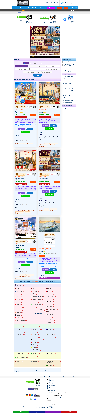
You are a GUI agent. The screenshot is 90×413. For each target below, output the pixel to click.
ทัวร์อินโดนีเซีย (35, 296)
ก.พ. (40, 205)
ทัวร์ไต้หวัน (19, 299)
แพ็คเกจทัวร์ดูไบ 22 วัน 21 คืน (45, 248)
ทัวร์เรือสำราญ (19, 285)
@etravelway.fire (53, 21)
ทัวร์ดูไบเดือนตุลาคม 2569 (67, 81)
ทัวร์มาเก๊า (19, 296)
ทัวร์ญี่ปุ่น (18, 302)
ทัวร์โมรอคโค (24, 357)
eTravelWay (51, 382)
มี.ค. (44, 205)
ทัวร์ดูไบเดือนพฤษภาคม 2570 (67, 98)
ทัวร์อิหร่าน (50, 301)
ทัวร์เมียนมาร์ (39, 304)
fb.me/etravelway (70, 21)
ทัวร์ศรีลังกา (19, 310)
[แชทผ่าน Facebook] (64, 19)
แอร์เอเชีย (66, 68)
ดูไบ (22, 66)
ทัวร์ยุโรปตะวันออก (19, 332)
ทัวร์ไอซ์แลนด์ (35, 334)
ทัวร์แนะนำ (17, 274)
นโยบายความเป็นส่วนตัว (71, 377)
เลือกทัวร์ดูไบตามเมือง (67, 105)
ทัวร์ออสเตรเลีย (35, 326)
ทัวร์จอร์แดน (50, 294)
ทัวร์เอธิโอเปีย (50, 356)
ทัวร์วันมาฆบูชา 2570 (54, 208)
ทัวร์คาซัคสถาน (50, 320)
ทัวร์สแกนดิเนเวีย (19, 334)
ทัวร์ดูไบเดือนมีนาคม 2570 (67, 93)
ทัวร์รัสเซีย (50, 329)
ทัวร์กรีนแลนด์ (35, 337)
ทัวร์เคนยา (34, 356)
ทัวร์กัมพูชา (34, 299)
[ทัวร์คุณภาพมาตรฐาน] (34, 106)
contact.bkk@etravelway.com (61, 397)
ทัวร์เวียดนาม (34, 302)
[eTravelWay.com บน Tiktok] (75, 10)
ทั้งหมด (27, 63)
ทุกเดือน (16, 140)
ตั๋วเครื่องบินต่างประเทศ (37, 377)
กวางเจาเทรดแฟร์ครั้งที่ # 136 (37, 310)
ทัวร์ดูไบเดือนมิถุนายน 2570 (67, 100)
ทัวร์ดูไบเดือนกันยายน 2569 (67, 78)
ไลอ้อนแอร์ (66, 67)
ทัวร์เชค (53, 337)
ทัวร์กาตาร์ (49, 317)
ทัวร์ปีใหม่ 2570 (47, 143)
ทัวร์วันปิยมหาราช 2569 (19, 143)
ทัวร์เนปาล (18, 315)
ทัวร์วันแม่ (66, 7)
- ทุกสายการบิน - (38, 69)
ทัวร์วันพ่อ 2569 (52, 144)
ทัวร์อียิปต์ (50, 288)
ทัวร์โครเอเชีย (50, 334)
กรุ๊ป (32, 63)
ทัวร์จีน (18, 288)
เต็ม (46, 200)
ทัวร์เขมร (39, 299)
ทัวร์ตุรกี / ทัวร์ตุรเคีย (52, 309)
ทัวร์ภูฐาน (23, 320)
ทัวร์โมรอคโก (19, 357)
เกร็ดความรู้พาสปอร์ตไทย (69, 64)
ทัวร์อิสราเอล (50, 314)
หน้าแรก (14, 7)
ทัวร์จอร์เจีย (50, 306)
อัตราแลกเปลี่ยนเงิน (67, 61)
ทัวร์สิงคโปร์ (34, 288)
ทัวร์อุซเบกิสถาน (50, 322)
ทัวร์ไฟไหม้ (59, 7)
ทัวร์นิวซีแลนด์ (19, 326)
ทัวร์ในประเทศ (42, 7)
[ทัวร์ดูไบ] (25, 103)
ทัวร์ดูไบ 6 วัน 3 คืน (19, 244)
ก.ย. (21, 140)
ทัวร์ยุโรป (18, 329)
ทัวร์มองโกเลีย (19, 291)
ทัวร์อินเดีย (19, 312)
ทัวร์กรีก (37, 350)
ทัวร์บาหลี (41, 296)
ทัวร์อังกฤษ (34, 345)
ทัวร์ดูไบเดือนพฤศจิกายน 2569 (68, 83)
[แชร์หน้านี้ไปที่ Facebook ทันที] (19, 13)
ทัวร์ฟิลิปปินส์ (19, 307)
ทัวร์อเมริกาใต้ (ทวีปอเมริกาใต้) (51, 361)
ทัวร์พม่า (34, 304)
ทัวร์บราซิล (50, 365)
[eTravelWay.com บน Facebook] (73, 10)
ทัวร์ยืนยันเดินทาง (51, 7)
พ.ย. (57, 137)
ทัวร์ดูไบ (49, 291)
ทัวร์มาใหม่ (41, 143)
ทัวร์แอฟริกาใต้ (35, 353)
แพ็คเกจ (37, 63)
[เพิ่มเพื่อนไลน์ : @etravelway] (30, 383)
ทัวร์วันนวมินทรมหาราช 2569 (29, 143)
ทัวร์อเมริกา (19, 361)
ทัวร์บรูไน (34, 294)
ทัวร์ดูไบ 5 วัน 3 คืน (19, 109)
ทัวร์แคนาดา (34, 361)
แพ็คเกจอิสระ (27, 7)
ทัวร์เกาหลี (19, 304)
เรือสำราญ (54, 377)
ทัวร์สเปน (34, 347)
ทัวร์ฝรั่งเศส (34, 342)
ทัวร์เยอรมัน (34, 339)
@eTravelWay (52, 385)
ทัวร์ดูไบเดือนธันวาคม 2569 (67, 86)
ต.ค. (25, 140)
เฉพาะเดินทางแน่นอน (47, 63)
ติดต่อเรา (63, 377)
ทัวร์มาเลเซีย (34, 291)
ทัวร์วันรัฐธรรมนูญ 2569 (43, 146)
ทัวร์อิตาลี (34, 332)
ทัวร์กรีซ (34, 350)
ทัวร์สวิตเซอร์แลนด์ (36, 329)
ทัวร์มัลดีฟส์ (19, 317)
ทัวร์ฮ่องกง (19, 294)
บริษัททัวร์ (51, 406)
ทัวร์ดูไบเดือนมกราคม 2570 (67, 88)
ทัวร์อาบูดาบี (64, 108)
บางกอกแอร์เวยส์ (67, 71)
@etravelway (28, 21)
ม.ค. (57, 203)
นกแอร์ (65, 69)
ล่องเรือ (71, 7)
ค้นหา (38, 75)
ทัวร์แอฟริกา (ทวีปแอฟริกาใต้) (19, 354)
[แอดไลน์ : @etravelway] (21, 18)
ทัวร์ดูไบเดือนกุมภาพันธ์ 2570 (67, 90)
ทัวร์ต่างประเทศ (35, 7)
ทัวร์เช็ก (49, 337)
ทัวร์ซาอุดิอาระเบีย (50, 296)
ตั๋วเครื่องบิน (20, 7)
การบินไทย (66, 70)
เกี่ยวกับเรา (59, 377)
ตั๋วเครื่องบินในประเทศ (27, 377)
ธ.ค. (40, 140)
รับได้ (18, 138)
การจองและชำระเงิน (67, 63)
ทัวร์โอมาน (50, 304)
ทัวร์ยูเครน (50, 332)
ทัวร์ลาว (33, 307)
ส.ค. (45, 137)
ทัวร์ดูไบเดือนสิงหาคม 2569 (67, 76)
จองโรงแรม (20, 377)
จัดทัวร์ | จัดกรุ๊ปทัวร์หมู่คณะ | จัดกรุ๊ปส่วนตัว (47, 281)
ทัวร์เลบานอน (50, 311)
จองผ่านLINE (26, 132)
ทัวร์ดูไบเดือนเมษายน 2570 (67, 95)
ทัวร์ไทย (44, 377)
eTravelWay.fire (52, 383)
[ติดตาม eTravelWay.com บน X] (71, 10)
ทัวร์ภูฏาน (18, 320)
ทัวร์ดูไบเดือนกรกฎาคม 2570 (67, 102)
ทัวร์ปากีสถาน (50, 299)
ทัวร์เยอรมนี (40, 339)
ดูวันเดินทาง (33, 114)
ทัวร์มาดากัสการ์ (51, 353)
